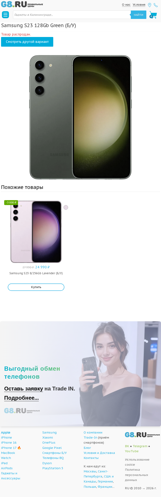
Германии (105, 481)
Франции (105, 487)
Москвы (90, 471)
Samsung (49, 432)
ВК (127, 446)
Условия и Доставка (99, 453)
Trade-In (90, 437)
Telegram (140, 446)
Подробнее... (21, 398)
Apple (5, 432)
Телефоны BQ (53, 458)
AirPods (7, 468)
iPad (4, 463)
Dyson (47, 463)
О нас (126, 5)
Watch (6, 458)
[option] (80, 117)
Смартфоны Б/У (54, 453)
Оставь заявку (23, 388)
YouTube (132, 451)
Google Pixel (52, 448)
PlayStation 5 (52, 468)
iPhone (6, 437)
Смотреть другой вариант (27, 42)
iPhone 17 (8, 448)
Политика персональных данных (136, 475)
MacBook (8, 453)
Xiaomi (47, 437)
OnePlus (48, 442)
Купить (36, 287)
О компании (93, 432)
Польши (90, 487)
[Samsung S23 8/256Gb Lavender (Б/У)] (66, 207)
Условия (139, 5)
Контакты (91, 458)
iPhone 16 (9, 442)
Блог (87, 448)
